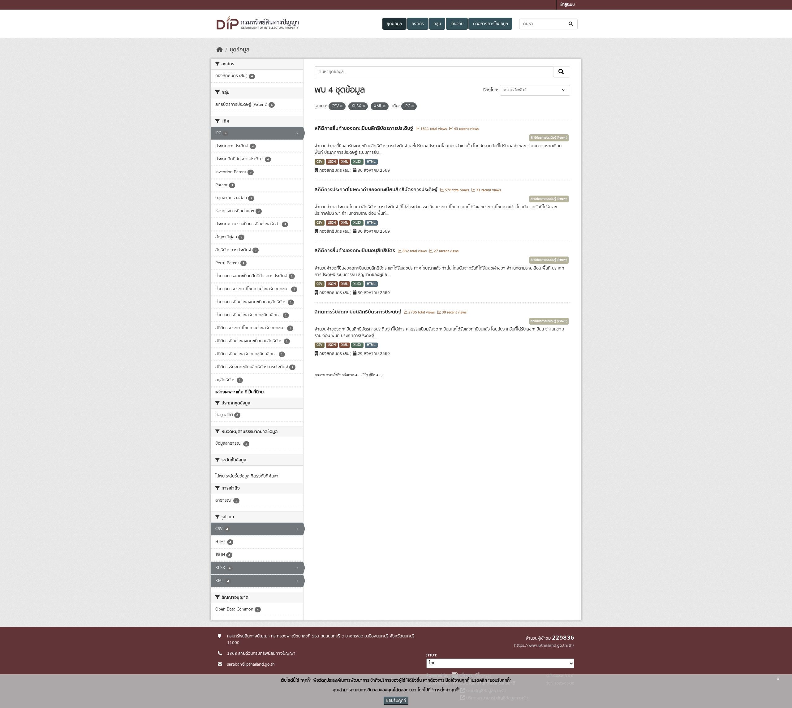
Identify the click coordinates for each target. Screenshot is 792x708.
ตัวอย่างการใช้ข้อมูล (490, 24)
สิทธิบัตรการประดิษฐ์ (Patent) (549, 138)
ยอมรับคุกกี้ (396, 700)
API (357, 375)
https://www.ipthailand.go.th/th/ (544, 645)
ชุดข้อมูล (394, 24)
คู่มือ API (375, 375)
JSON (332, 161)
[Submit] (571, 24)
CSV (319, 161)
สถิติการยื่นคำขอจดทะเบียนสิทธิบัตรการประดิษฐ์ (364, 128)
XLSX (357, 161)
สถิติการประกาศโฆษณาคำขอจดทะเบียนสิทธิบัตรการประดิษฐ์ (377, 190)
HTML (371, 161)
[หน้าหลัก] (220, 50)
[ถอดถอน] (341, 106)
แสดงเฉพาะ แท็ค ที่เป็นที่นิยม (239, 392)
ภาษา (431, 655)
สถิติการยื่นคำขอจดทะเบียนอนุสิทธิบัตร (355, 251)
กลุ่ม (437, 24)
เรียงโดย (490, 90)
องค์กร (417, 24)
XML (344, 161)
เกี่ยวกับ (456, 24)
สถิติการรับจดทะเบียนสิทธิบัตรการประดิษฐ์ (358, 312)
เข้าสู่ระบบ (567, 5)
